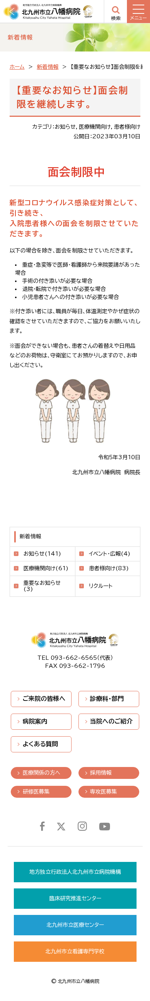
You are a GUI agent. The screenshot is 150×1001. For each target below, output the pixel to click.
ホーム (17, 67)
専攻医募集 (103, 791)
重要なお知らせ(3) (42, 586)
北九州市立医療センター (75, 925)
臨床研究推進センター (75, 898)
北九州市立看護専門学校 (75, 951)
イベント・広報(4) (109, 553)
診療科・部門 (107, 699)
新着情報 (47, 67)
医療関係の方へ (41, 772)
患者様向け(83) (109, 568)
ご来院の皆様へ (44, 699)
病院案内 (35, 721)
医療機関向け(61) (45, 568)
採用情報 (101, 772)
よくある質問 (40, 744)
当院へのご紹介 (111, 721)
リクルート (101, 586)
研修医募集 (36, 791)
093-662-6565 (74, 658)
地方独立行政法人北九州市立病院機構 (75, 872)
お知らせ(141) (42, 553)
